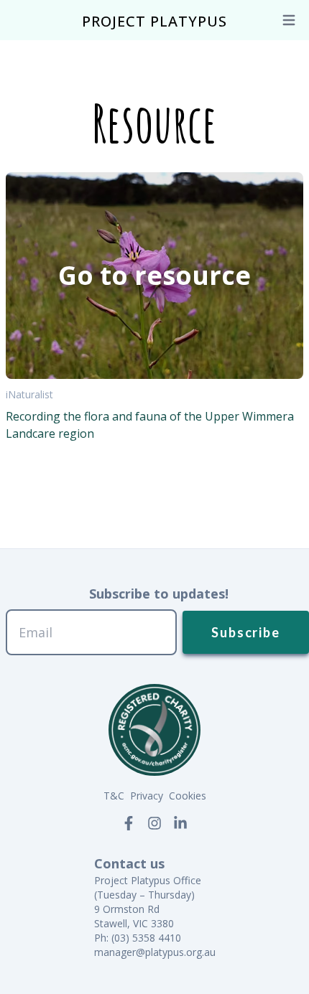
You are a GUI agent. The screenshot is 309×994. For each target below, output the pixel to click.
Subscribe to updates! (159, 593)
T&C (113, 795)
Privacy (146, 795)
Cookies (187, 795)
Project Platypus (154, 21)
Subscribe (245, 632)
